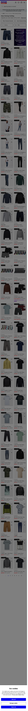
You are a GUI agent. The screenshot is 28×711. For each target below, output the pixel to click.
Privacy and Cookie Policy (18, 694)
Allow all (13, 699)
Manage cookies (13, 703)
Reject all (13, 707)
